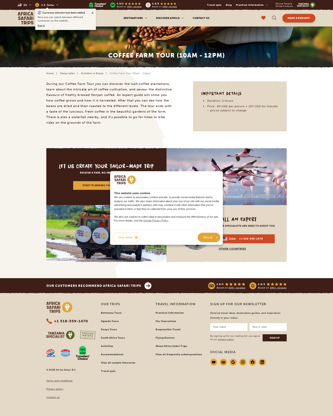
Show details (125, 237)
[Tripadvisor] (223, 362)
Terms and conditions (59, 380)
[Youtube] (213, 362)
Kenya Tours (109, 329)
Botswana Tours (111, 312)
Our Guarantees (166, 321)
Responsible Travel (168, 329)
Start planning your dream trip (106, 185)
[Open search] (274, 18)
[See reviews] (247, 285)
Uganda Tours (110, 321)
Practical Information (170, 312)
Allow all (207, 237)
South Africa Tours (113, 337)
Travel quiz (214, 5)
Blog (229, 5)
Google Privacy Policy (155, 220)
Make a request (299, 18)
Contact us (201, 18)
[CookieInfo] (125, 179)
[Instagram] (242, 362)
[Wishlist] (263, 18)
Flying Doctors (165, 337)
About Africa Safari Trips (171, 346)
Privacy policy (54, 389)
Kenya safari (67, 73)
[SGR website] (50, 353)
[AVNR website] (65, 353)
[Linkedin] (262, 362)
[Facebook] (252, 362)
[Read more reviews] (133, 5)
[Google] (233, 362)
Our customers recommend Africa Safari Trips (93, 286)
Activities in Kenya (92, 73)
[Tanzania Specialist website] (60, 334)
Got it (41, 25)
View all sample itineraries (118, 362)
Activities (107, 346)
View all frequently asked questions (179, 354)
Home (50, 73)
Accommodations (112, 354)
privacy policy (226, 339)
